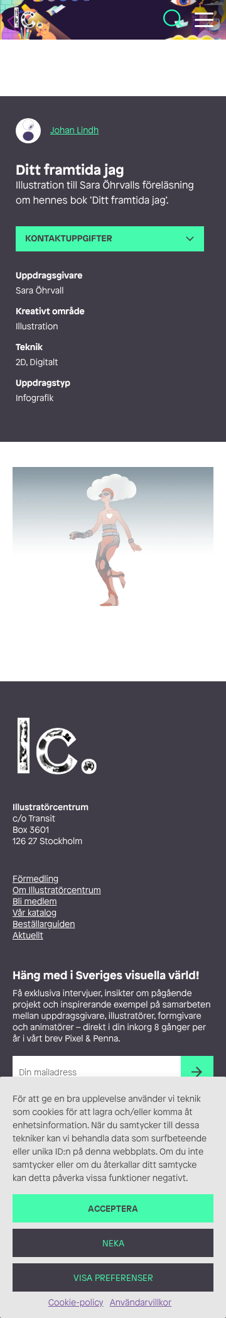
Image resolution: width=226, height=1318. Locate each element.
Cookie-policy (76, 1303)
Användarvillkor (140, 1303)
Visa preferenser (113, 1277)
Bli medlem (34, 902)
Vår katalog (34, 913)
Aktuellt (28, 936)
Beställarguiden (44, 924)
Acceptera (113, 1208)
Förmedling (35, 879)
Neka (113, 1243)
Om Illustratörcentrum (57, 890)
